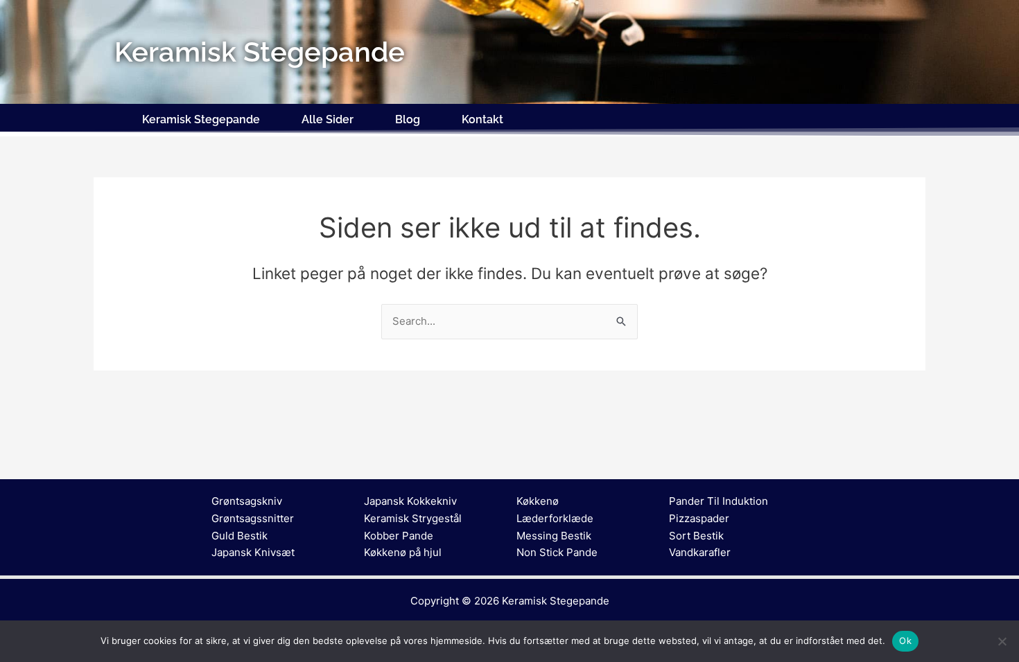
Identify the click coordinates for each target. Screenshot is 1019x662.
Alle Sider (328, 119)
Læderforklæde (554, 518)
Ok (905, 640)
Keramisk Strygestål (413, 518)
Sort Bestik (696, 535)
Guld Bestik (239, 535)
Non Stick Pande (557, 552)
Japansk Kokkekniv (410, 501)
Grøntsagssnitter (252, 518)
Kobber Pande (398, 535)
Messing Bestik (553, 535)
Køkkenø (537, 501)
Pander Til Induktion (718, 501)
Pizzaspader (699, 518)
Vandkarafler (700, 552)
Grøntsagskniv (246, 501)
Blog (407, 119)
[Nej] (1002, 641)
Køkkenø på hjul (403, 552)
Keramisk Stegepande (201, 119)
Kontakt (482, 119)
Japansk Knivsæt (253, 552)
